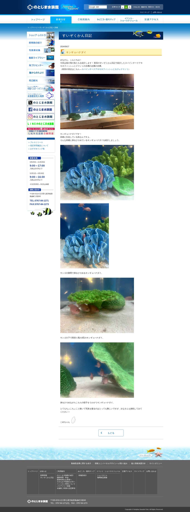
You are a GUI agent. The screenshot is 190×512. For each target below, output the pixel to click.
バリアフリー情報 (63, 486)
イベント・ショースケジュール (129, 19)
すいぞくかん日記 (46, 27)
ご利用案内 (83, 19)
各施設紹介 (82, 475)
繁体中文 (151, 7)
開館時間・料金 (63, 478)
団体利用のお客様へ (64, 480)
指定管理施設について (39, 145)
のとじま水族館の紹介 (65, 475)
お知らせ (61, 19)
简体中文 (144, 7)
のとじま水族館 (53, 10)
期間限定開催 (102, 478)
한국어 (158, 7)
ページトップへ (150, 452)
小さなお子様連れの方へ (66, 482)
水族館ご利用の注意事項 (66, 488)
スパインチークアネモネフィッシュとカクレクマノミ (105, 69)
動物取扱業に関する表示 (81, 463)
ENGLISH (137, 7)
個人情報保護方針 (138, 463)
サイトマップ (144, 12)
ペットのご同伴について (66, 484)
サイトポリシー (155, 463)
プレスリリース (36, 142)
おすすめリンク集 (37, 149)
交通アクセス (151, 19)
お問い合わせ (157, 12)
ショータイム (102, 475)
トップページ (38, 19)
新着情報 (43, 475)
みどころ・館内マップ (106, 19)
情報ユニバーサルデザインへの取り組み (111, 463)
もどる (111, 433)
